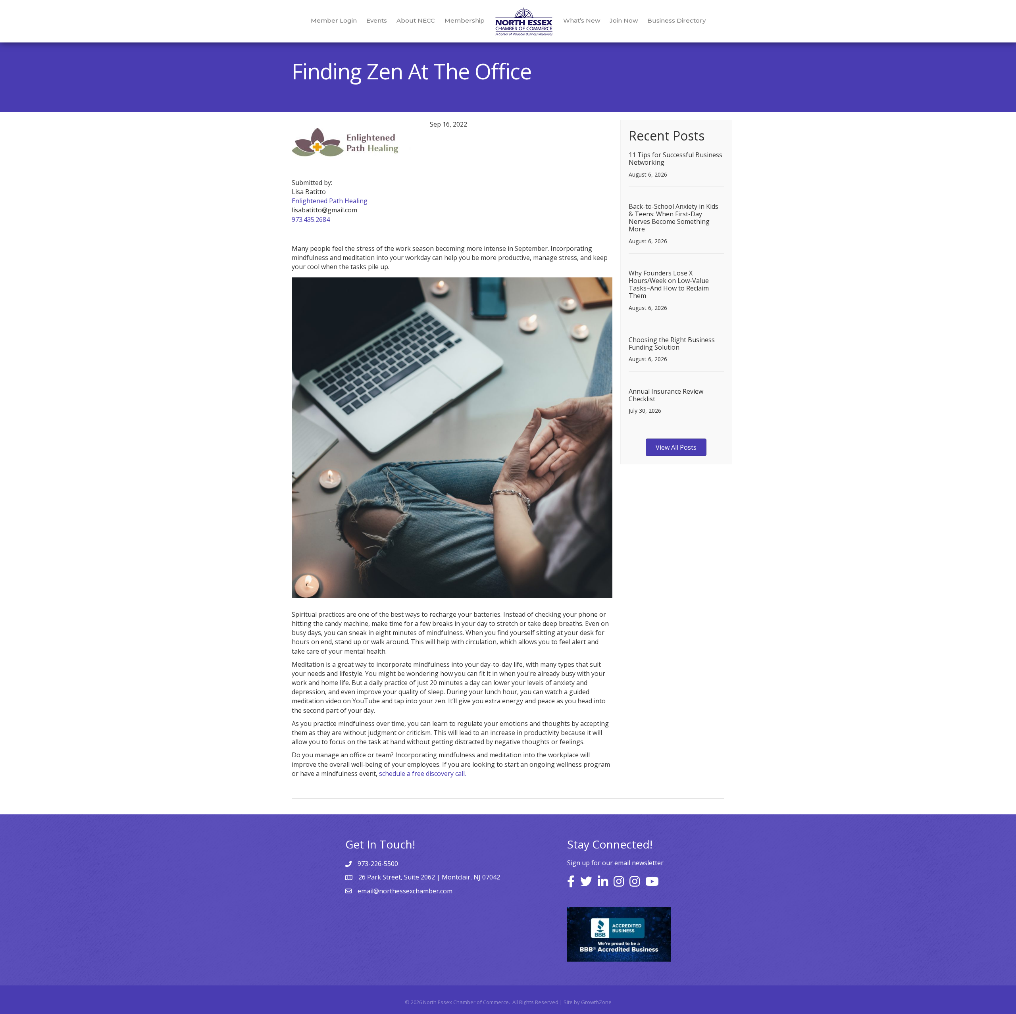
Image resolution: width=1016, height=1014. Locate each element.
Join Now (624, 20)
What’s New (581, 20)
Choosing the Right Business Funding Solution (672, 343)
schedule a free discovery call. (422, 773)
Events (376, 20)
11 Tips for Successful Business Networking (675, 158)
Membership (464, 20)
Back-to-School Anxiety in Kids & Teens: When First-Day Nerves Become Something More (673, 218)
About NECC (415, 20)
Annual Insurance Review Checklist (666, 395)
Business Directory (676, 20)
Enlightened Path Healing (330, 200)
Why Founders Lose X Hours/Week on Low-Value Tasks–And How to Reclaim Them (669, 284)
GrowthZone (596, 1002)
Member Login (334, 20)
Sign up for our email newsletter (615, 862)
